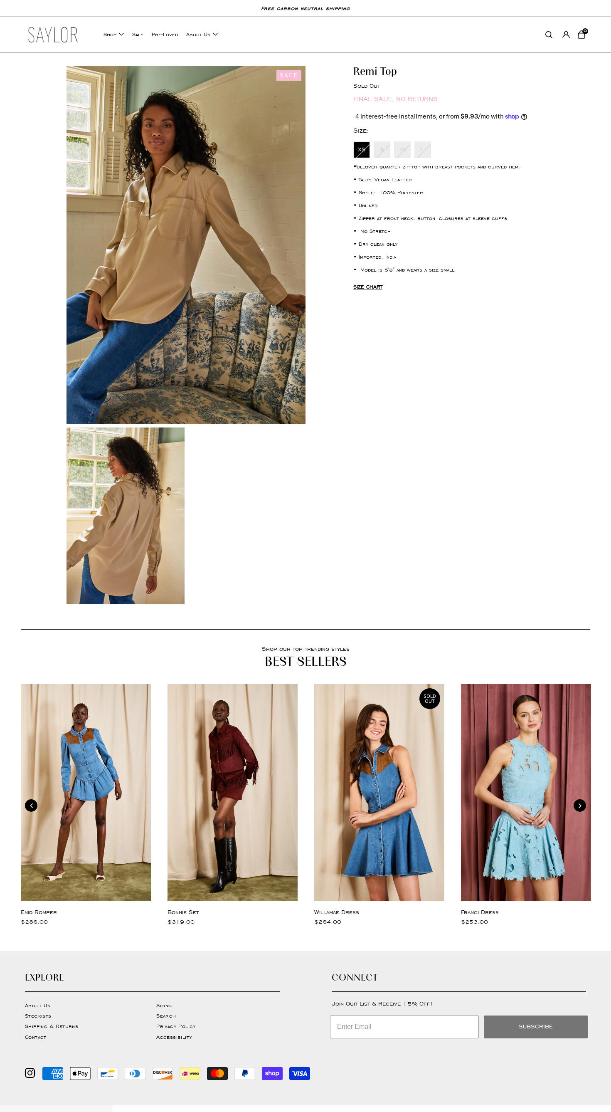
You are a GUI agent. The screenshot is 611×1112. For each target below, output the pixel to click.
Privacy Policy (176, 1026)
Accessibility (174, 1037)
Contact (36, 1037)
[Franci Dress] (526, 792)
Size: (361, 130)
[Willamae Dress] (379, 792)
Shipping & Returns (51, 1026)
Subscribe (536, 1026)
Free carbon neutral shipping (305, 8)
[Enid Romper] (86, 792)
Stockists (38, 1016)
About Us (198, 34)
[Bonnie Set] (233, 792)
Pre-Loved (165, 34)
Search (166, 1016)
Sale (137, 34)
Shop (109, 34)
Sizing (164, 1005)
